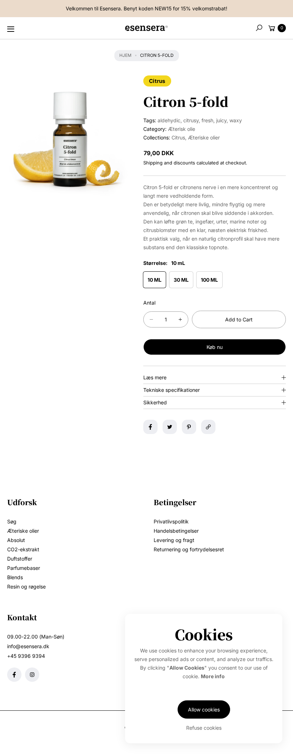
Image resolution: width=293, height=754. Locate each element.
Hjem (125, 55)
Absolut (16, 540)
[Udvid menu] (10, 29)
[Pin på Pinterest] (189, 427)
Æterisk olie (181, 129)
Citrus (157, 81)
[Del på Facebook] (150, 427)
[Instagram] (32, 674)
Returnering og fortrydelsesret (189, 549)
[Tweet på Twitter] (170, 427)
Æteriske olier (204, 137)
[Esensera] (146, 30)
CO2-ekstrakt (23, 549)
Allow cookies (204, 709)
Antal (149, 303)
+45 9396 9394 (26, 656)
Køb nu (215, 347)
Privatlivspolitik (171, 521)
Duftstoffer (19, 559)
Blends (15, 577)
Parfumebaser (23, 568)
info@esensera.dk (28, 646)
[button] (259, 28)
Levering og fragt (174, 540)
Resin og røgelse (26, 586)
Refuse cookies (204, 728)
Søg (11, 521)
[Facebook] (14, 674)
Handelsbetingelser (176, 531)
